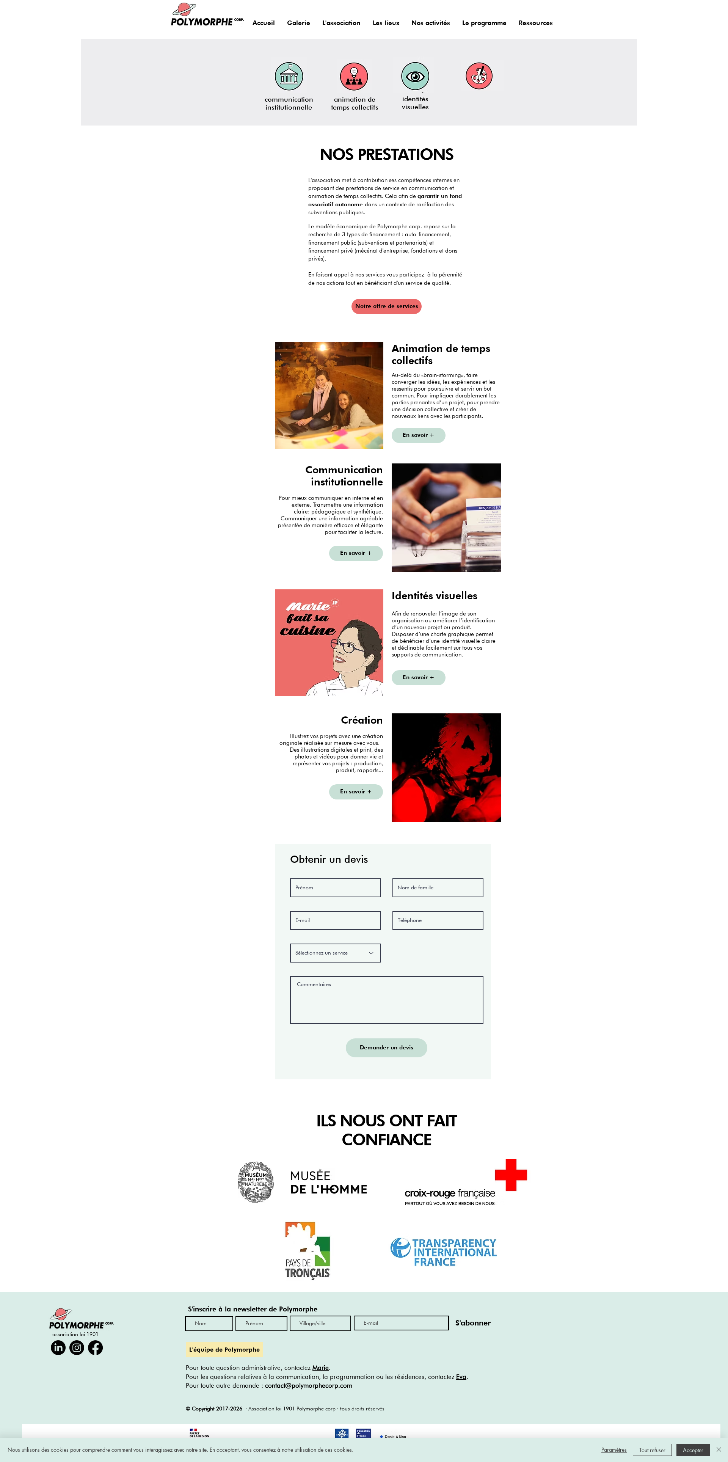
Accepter (693, 1450)
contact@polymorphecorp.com (308, 1385)
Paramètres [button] (614, 1449)
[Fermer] (718, 1450)
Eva (461, 1376)
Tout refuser (652, 1450)
